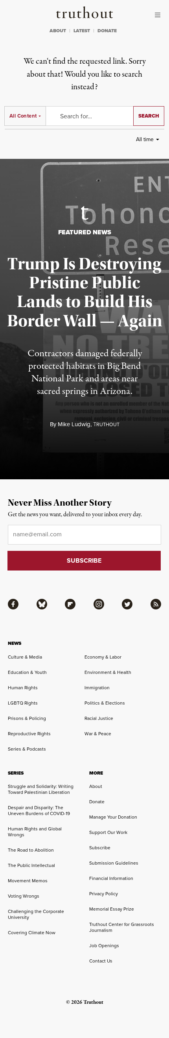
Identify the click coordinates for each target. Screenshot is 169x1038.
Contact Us (100, 960)
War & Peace (97, 733)
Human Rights (23, 687)
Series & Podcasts (27, 748)
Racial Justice (98, 718)
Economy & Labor (102, 656)
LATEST (81, 30)
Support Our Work (108, 832)
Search (148, 116)
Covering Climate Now (31, 932)
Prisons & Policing (27, 718)
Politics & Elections (104, 702)
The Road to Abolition (31, 850)
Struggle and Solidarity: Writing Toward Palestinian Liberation (40, 789)
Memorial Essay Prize (111, 908)
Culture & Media (25, 656)
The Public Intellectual (31, 865)
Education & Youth (27, 672)
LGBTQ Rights (23, 702)
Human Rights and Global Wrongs (35, 831)
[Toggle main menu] (159, 15)
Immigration (97, 687)
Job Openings (104, 945)
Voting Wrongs (23, 896)
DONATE (107, 30)
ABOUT (58, 30)
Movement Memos (28, 880)
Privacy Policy (103, 893)
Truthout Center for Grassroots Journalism (121, 927)
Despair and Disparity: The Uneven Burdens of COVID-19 (39, 810)
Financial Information (111, 878)
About (95, 786)
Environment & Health (107, 672)
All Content (23, 116)
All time (145, 139)
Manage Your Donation (113, 816)
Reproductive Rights (29, 733)
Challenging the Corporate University (36, 914)
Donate (97, 801)
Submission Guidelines (113, 862)
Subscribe (99, 847)
